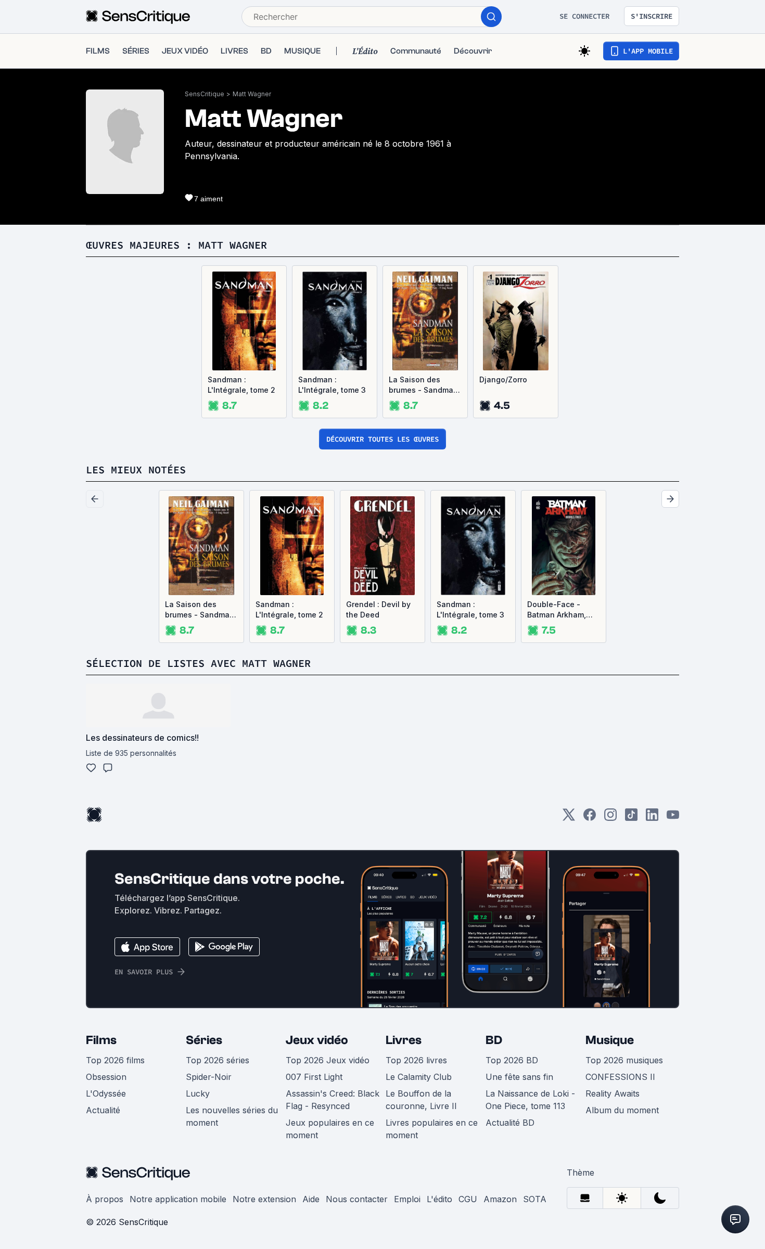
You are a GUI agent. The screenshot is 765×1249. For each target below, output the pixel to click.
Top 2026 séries (217, 1060)
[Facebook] (589, 818)
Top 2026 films (115, 1060)
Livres (404, 1040)
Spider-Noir (209, 1077)
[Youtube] (673, 818)
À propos (104, 1199)
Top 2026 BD (512, 1060)
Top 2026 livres (416, 1060)
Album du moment (622, 1110)
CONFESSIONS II (620, 1077)
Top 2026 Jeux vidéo (327, 1060)
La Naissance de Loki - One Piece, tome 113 (530, 1099)
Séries (204, 1040)
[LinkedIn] (652, 818)
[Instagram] (610, 818)
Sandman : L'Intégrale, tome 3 (332, 384)
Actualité (103, 1110)
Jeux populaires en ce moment (330, 1128)
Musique (609, 1040)
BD (494, 1040)
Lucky (198, 1093)
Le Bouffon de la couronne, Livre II (421, 1099)
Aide (311, 1199)
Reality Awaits (612, 1093)
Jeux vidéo (317, 1040)
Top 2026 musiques (624, 1060)
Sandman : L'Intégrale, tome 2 (241, 384)
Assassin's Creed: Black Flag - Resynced (332, 1099)
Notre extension (264, 1199)
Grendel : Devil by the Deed (378, 609)
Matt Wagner (252, 94)
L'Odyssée (106, 1093)
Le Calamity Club (419, 1077)
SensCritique (204, 94)
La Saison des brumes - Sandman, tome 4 (424, 385)
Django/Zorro (503, 379)
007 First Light (314, 1077)
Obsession (106, 1077)
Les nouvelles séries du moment (232, 1116)
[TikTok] (631, 818)
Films (101, 1040)
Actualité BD (510, 1122)
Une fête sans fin (519, 1077)
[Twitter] (569, 818)
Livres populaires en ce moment (432, 1128)
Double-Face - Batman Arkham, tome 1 (556, 610)
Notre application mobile (178, 1199)
